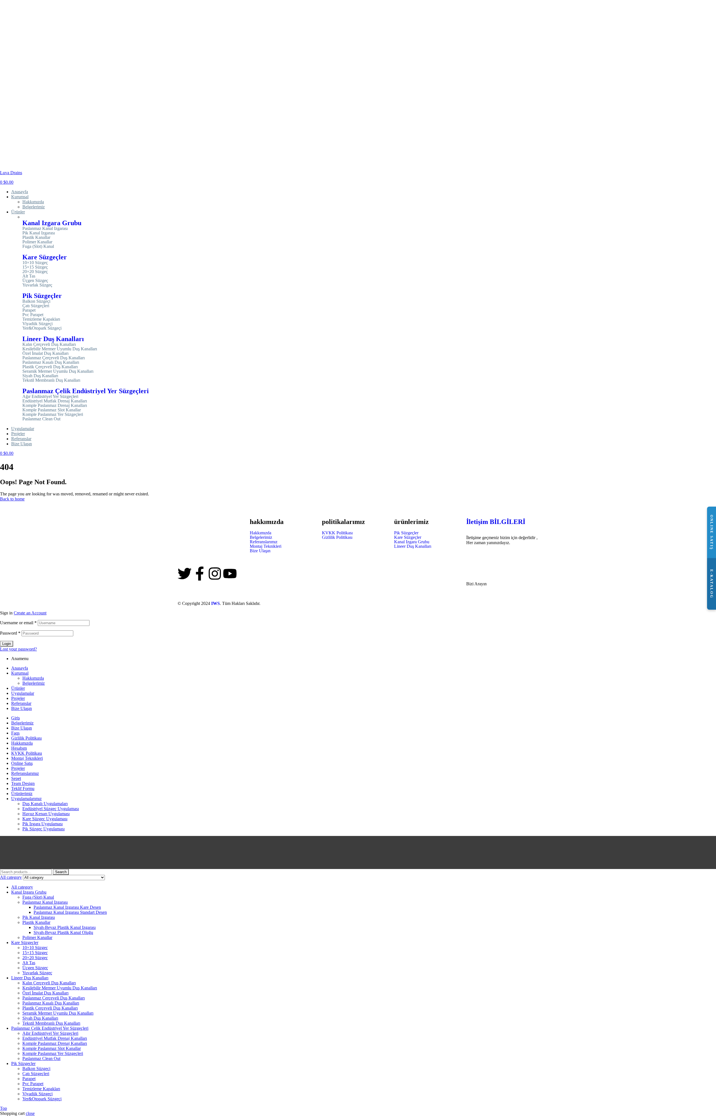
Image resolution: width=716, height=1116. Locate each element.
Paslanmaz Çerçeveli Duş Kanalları (53, 358)
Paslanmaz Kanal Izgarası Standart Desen (70, 912)
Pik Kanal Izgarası (38, 233)
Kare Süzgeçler (44, 257)
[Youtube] (230, 574)
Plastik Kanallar (36, 237)
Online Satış (22, 763)
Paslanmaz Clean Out (41, 419)
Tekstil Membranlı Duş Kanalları (51, 380)
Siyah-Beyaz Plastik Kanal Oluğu (63, 932)
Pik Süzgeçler (42, 295)
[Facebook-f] (200, 574)
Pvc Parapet (32, 315)
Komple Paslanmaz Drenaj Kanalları (54, 405)
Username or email (18, 622)
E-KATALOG (712, 583)
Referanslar (21, 703)
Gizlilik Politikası (337, 537)
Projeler (18, 698)
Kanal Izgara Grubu (51, 223)
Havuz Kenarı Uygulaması (46, 813)
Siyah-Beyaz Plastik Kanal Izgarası (65, 927)
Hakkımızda (260, 533)
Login (6, 644)
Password (10, 633)
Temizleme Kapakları (41, 319)
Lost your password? (18, 649)
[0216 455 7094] (473, 557)
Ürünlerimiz (21, 793)
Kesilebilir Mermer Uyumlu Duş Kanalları (59, 349)
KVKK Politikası (337, 533)
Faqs (15, 733)
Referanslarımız (263, 542)
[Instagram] (215, 574)
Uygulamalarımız (26, 798)
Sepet (16, 778)
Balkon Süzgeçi (36, 301)
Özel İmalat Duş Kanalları (45, 353)
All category (22, 887)
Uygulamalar (22, 693)
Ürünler (18, 688)
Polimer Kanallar (37, 242)
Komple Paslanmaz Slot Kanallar (51, 410)
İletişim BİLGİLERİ (495, 521)
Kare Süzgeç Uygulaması (44, 818)
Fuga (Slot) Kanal (38, 246)
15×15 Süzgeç (35, 267)
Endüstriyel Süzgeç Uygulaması (50, 808)
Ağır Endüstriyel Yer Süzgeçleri (50, 396)
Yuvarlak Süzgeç (37, 285)
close (30, 1113)
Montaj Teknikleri (265, 546)
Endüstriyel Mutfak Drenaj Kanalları (54, 401)
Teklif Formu (22, 788)
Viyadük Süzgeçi (37, 323)
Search (61, 872)
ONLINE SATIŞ (712, 532)
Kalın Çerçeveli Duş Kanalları (49, 344)
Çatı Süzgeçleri (35, 306)
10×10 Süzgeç (35, 262)
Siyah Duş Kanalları (40, 376)
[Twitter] (185, 574)
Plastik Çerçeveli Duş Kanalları (50, 367)
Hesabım (19, 748)
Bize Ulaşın (260, 551)
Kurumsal (20, 673)
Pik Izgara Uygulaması (42, 823)
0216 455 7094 (483, 573)
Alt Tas (28, 276)
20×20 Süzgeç (35, 271)
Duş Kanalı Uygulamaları (45, 803)
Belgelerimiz (261, 537)
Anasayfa (19, 668)
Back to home (12, 499)
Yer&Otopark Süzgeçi (42, 328)
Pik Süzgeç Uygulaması (43, 828)
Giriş (15, 718)
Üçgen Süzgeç (35, 280)
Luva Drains (11, 172)
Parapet (29, 310)
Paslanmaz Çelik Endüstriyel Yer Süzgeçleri (85, 391)
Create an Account (30, 613)
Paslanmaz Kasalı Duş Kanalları (50, 362)
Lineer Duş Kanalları (53, 339)
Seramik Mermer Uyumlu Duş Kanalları (57, 371)
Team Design (23, 783)
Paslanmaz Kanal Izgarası (45, 228)
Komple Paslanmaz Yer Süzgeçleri (52, 414)
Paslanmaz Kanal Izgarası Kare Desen (67, 907)
